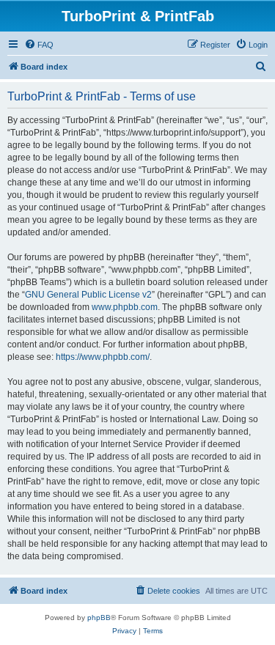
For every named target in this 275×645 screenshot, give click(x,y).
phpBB (99, 617)
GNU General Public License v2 (88, 295)
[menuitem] (39, 45)
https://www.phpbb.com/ (103, 357)
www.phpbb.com (125, 307)
